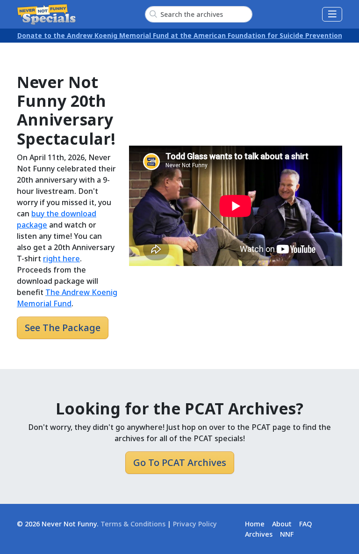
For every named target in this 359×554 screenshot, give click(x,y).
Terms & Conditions (133, 523)
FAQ (305, 523)
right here (61, 258)
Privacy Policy (195, 523)
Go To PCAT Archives (179, 462)
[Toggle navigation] (332, 14)
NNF (287, 534)
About (282, 523)
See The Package (63, 327)
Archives (259, 534)
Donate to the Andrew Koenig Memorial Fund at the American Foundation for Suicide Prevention (179, 35)
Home (255, 523)
